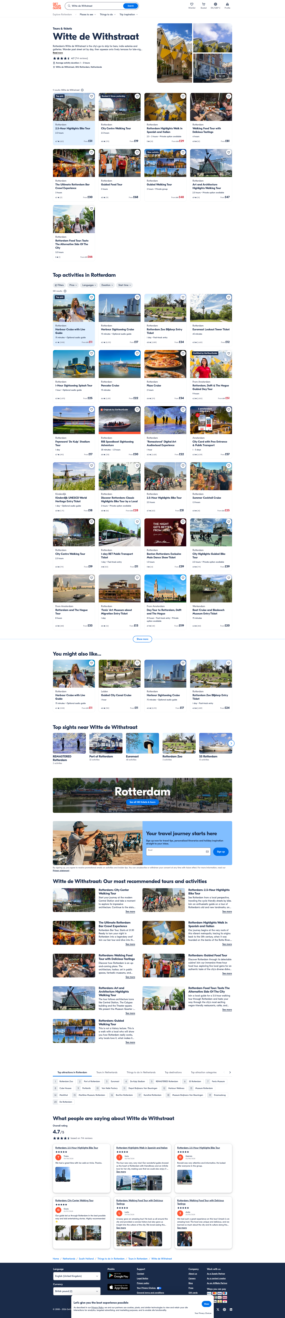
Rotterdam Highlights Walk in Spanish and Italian (142, 1148)
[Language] (215, 4)
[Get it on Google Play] (118, 1276)
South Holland (86, 1258)
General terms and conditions (150, 1292)
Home (56, 1258)
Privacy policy (143, 1283)
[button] (74, 119)
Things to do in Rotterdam (111, 1258)
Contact (140, 1273)
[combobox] (94, 6)
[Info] (82, 90)
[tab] (72, 1072)
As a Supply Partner (216, 1273)
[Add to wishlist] (91, 96)
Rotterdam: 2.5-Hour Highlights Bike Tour (76, 1148)
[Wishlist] (191, 4)
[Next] (231, 743)
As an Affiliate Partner (217, 1283)
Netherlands (69, 1258)
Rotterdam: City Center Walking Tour (74, 1200)
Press (191, 1288)
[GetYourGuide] (57, 6)
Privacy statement (61, 870)
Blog (191, 1283)
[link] (74, 119)
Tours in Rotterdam (138, 1258)
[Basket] (203, 4)
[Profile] (227, 4)
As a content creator (216, 1278)
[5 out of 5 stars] (81, 1152)
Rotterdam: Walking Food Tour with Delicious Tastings (139, 1202)
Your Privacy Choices (146, 1288)
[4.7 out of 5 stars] (62, 58)
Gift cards (193, 1292)
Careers (192, 1278)
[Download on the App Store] (118, 1287)
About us (193, 1273)
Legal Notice (142, 1278)
